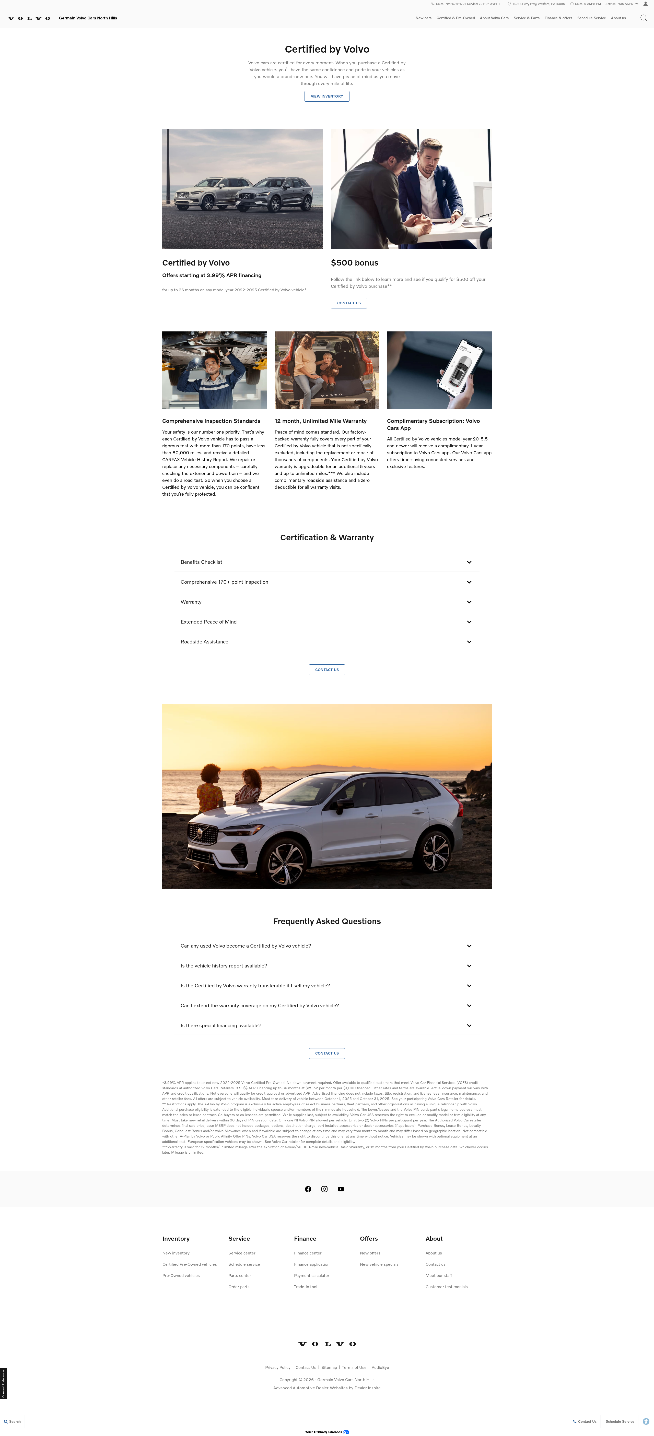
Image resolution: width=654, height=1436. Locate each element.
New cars (423, 18)
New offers (370, 1252)
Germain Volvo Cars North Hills (346, 1379)
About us (618, 18)
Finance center (308, 1252)
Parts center (239, 1275)
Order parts (239, 1286)
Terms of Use (354, 1367)
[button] (644, 18)
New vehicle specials (379, 1264)
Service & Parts (527, 18)
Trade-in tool (305, 1286)
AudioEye (380, 1367)
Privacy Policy (277, 1367)
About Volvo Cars (494, 19)
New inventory (176, 1252)
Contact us (436, 1264)
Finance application (312, 1264)
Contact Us (306, 1367)
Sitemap (329, 1367)
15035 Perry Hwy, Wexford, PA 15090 (538, 4)
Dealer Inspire (368, 1387)
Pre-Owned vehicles (181, 1275)
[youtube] (340, 1189)
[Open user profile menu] (645, 3)
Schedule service (244, 1264)
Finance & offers (558, 18)
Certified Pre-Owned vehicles (189, 1264)
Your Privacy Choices (324, 1432)
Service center (241, 1252)
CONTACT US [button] (349, 303)
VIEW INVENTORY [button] (327, 96)
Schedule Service (591, 18)
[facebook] (308, 1189)
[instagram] (324, 1189)
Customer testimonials (447, 1286)
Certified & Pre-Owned (456, 18)
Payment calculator (311, 1275)
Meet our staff (439, 1275)
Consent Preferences (3, 1383)
